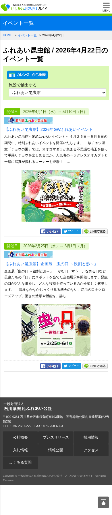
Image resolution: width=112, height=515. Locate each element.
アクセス (91, 450)
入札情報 (20, 450)
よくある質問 (20, 463)
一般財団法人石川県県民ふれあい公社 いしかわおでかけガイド (24, 7)
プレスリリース (56, 437)
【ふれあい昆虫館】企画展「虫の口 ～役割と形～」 (51, 263)
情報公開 (55, 450)
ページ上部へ (103, 502)
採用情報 (91, 437)
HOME (7, 35)
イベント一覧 (27, 35)
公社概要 (20, 437)
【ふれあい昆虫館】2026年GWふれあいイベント (48, 129)
